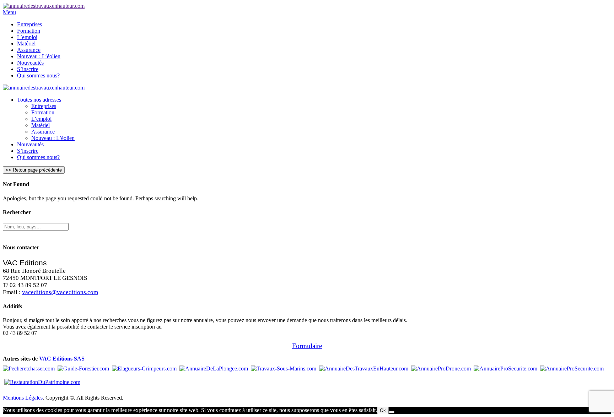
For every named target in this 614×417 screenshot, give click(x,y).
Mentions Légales (23, 398)
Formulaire (307, 346)
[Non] (391, 412)
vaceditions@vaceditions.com (60, 292)
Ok (383, 410)
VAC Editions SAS (62, 359)
